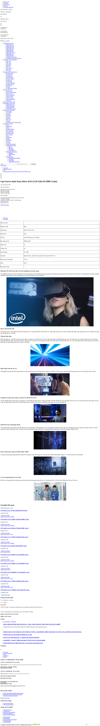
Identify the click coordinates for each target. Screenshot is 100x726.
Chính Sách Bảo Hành (8, 703)
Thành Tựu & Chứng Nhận (9, 712)
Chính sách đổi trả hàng (8, 704)
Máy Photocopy (12, 150)
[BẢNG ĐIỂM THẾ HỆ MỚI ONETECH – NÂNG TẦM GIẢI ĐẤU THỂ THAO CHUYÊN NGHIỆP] (9, 621)
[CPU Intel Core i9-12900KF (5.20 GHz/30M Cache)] (5, 569)
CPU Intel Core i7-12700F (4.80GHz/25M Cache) (14, 537)
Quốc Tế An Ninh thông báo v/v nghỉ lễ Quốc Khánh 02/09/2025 (21, 637)
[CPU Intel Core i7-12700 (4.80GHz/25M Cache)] (7, 508)
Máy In (10, 146)
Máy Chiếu (11, 149)
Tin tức (4, 654)
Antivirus (11, 153)
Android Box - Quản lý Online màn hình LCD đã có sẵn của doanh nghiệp (24, 640)
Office (10, 155)
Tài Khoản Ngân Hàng (8, 713)
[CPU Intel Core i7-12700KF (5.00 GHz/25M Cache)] (7, 587)
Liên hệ (5, 657)
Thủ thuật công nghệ (7, 653)
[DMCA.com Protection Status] (36, 724)
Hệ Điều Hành (12, 154)
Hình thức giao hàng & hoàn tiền (10, 695)
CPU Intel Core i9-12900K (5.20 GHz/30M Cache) (15, 563)
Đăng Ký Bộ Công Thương (9, 714)
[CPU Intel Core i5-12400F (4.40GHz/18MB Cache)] (7, 516)
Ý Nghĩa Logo (6, 711)
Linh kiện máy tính (7, 169)
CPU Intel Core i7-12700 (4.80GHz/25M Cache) (14, 510)
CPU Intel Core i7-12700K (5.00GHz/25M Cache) (14, 581)
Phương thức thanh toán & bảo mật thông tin (12, 694)
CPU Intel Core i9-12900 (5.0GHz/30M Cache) (14, 546)
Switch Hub (11, 160)
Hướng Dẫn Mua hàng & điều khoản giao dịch (13, 693)
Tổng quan (5, 219)
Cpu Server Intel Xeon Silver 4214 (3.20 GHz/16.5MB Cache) (16, 171)
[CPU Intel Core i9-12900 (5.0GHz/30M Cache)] (7, 543)
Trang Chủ (5, 652)
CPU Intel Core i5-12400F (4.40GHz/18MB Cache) (15, 519)
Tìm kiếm (33, 164)
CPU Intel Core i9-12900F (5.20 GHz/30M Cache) (14, 554)
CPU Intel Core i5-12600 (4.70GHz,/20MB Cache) (14, 528)
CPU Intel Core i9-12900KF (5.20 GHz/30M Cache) (15, 572)
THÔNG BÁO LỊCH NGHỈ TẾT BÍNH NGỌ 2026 (17, 634)
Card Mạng (11, 159)
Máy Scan (11, 148)
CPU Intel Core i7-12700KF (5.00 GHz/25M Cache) (15, 590)
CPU (4, 170)
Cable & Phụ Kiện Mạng (14, 161)
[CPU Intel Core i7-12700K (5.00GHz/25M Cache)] (7, 578)
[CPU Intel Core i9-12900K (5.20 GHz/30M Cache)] (7, 560)
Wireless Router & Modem (14, 158)
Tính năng (5, 218)
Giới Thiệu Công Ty (7, 709)
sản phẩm (3, 165)
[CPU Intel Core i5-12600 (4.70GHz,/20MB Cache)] (7, 525)
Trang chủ (5, 167)
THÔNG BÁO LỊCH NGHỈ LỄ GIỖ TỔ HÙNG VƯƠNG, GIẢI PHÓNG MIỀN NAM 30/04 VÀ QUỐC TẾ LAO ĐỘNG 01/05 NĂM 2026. (42, 632)
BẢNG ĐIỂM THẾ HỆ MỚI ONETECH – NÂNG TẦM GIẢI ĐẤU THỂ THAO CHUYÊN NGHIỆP (31, 624)
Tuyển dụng (5, 655)
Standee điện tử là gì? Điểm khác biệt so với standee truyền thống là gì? (23, 643)
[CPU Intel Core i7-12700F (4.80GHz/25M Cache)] (7, 534)
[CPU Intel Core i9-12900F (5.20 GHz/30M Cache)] (5, 552)
